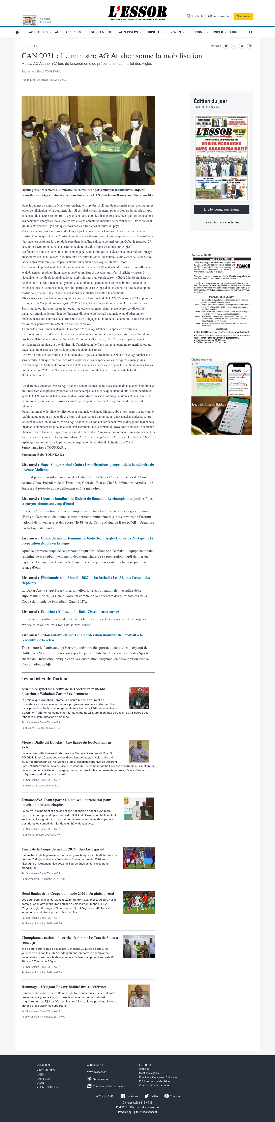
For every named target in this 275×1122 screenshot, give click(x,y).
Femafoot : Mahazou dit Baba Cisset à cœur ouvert (80, 611)
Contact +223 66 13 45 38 (154, 1085)
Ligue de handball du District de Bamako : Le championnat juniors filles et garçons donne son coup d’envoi (87, 501)
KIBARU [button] (235, 32)
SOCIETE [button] (153, 32)
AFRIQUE (44, 1078)
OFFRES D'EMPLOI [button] (98, 32)
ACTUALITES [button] (38, 32)
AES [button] (58, 32)
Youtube (175, 1096)
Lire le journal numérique (222, 209)
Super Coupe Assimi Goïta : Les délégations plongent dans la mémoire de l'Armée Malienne (88, 467)
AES (41, 1074)
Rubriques (43, 1065)
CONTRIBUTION (48, 1087)
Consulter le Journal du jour (109, 1086)
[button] (252, 32)
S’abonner (243, 16)
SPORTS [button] (175, 32)
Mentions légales (149, 1072)
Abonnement (95, 1065)
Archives (144, 1068)
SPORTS (31, 46)
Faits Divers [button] (128, 32)
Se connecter (101, 1079)
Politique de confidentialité (154, 1081)
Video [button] (218, 32)
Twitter (154, 1096)
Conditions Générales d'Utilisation (158, 1077)
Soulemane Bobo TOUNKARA (41, 71)
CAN (41, 1082)
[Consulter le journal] (30, 20)
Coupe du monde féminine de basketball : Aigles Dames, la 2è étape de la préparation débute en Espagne (87, 540)
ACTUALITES (46, 1070)
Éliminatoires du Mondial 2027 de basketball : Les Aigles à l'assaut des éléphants (86, 580)
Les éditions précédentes (222, 222)
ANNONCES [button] (73, 32)
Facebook (132, 1096)
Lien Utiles (144, 1065)
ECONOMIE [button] (197, 32)
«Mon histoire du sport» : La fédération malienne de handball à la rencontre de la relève (82, 637)
